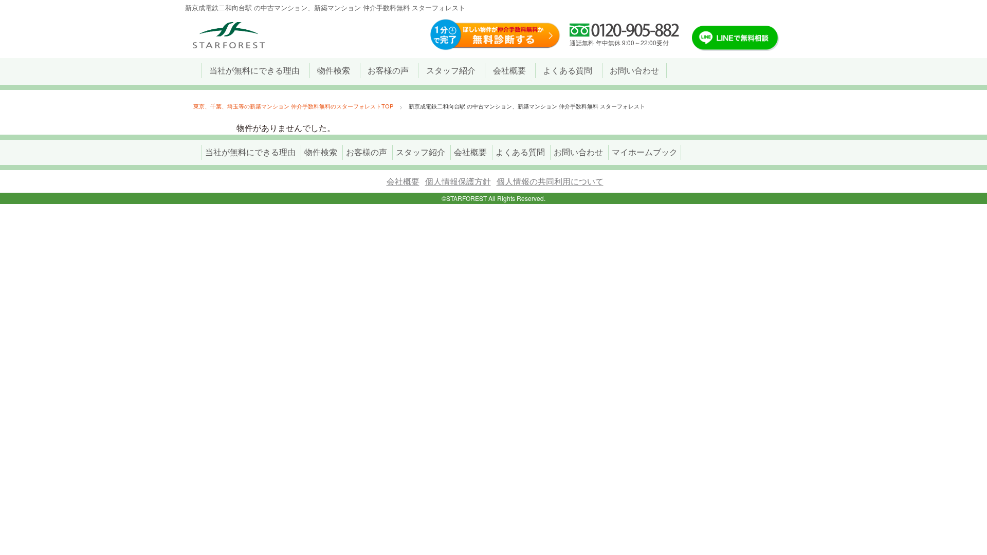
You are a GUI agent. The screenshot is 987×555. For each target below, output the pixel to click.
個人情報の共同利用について (550, 181)
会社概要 (403, 181)
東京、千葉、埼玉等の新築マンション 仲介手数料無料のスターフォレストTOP (293, 106)
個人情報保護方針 (458, 181)
